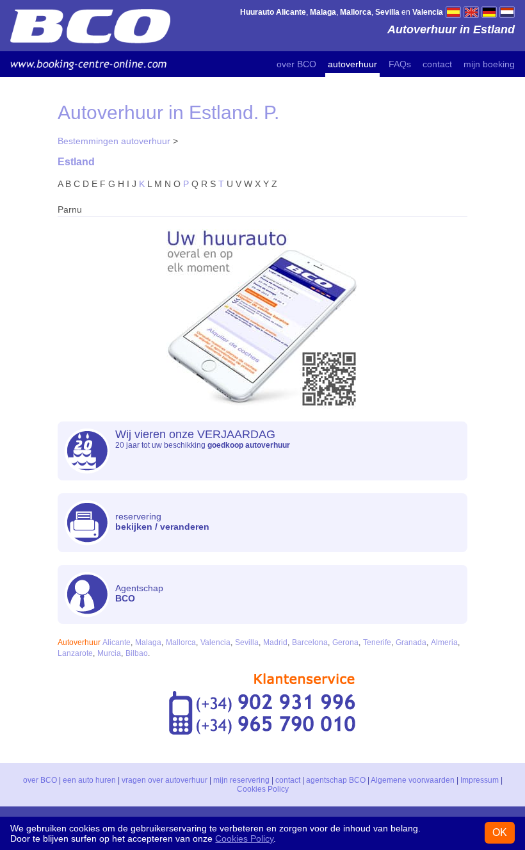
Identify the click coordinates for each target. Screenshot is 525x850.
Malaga (148, 642)
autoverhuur (352, 64)
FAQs (400, 64)
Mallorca (181, 642)
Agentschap (139, 593)
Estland (76, 161)
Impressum (479, 780)
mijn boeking (489, 64)
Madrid (275, 642)
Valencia (215, 642)
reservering (162, 521)
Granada (411, 642)
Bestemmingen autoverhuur (114, 141)
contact (437, 64)
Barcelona (310, 642)
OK (499, 832)
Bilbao (136, 653)
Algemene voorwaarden (413, 780)
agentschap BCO (336, 780)
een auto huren (89, 780)
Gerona (345, 642)
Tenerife (377, 642)
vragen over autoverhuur (164, 780)
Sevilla (247, 642)
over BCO (296, 64)
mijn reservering (241, 780)
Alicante (116, 642)
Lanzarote (75, 653)
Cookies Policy (263, 789)
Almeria (444, 642)
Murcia (109, 653)
